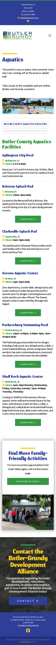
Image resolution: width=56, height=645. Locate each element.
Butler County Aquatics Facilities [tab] (25, 124)
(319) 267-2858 (28, 622)
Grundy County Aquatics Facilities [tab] (25, 131)
